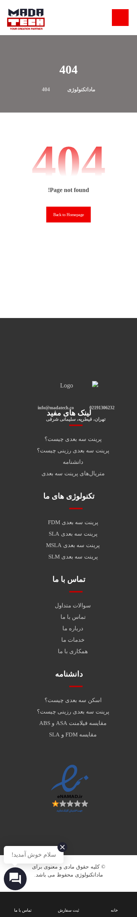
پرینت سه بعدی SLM (73, 557)
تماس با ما (73, 617)
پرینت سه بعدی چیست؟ (73, 439)
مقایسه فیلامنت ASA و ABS (73, 723)
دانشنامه (73, 462)
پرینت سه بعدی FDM (73, 522)
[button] (120, 17)
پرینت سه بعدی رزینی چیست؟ (73, 450)
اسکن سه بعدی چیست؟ (73, 700)
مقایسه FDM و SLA (73, 734)
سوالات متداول (73, 605)
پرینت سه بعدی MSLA (73, 545)
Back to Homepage (68, 214)
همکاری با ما (73, 651)
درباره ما (72, 628)
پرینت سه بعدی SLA (73, 534)
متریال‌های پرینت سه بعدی (73, 473)
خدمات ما (72, 640)
